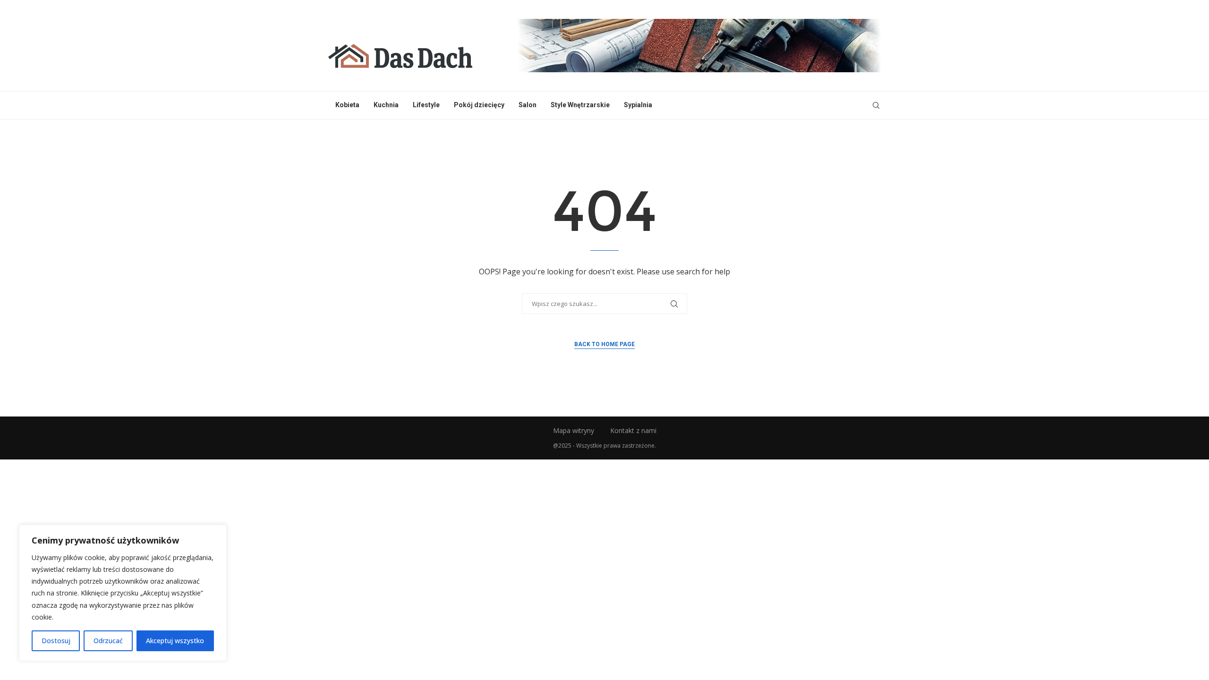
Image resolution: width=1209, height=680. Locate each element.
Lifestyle (426, 105)
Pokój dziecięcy (479, 105)
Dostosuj (56, 640)
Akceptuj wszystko (175, 640)
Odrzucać (108, 640)
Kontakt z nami (633, 430)
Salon (527, 105)
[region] (123, 593)
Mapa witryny (573, 430)
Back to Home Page (604, 344)
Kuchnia (386, 105)
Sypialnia (638, 105)
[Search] (876, 105)
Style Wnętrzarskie (580, 105)
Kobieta (347, 105)
